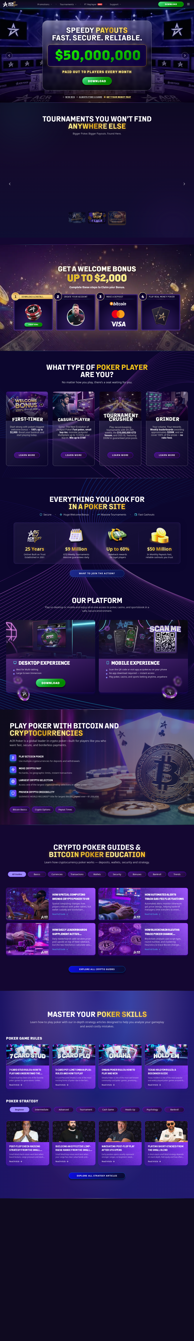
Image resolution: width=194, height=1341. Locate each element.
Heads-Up (130, 1109)
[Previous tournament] (10, 182)
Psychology (152, 1109)
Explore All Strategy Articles (97, 1175)
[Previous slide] (9, 55)
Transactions (77, 874)
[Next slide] (185, 55)
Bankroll (157, 874)
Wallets (97, 874)
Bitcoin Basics (20, 809)
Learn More (165, 199)
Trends (177, 874)
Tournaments (67, 4)
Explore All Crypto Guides (97, 969)
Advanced (64, 1109)
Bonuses (137, 874)
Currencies (57, 874)
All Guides (17, 874)
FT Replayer (93, 4)
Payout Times (65, 809)
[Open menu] (189, 4)
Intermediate (41, 1109)
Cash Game (108, 1109)
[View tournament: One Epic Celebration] (76, 214)
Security (117, 874)
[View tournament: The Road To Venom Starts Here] (97, 214)
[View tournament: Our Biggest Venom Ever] (117, 214)
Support (114, 4)
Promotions (43, 4)
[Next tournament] (184, 182)
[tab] (69, 96)
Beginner (19, 1109)
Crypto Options (42, 809)
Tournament (86, 1109)
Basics (37, 874)
